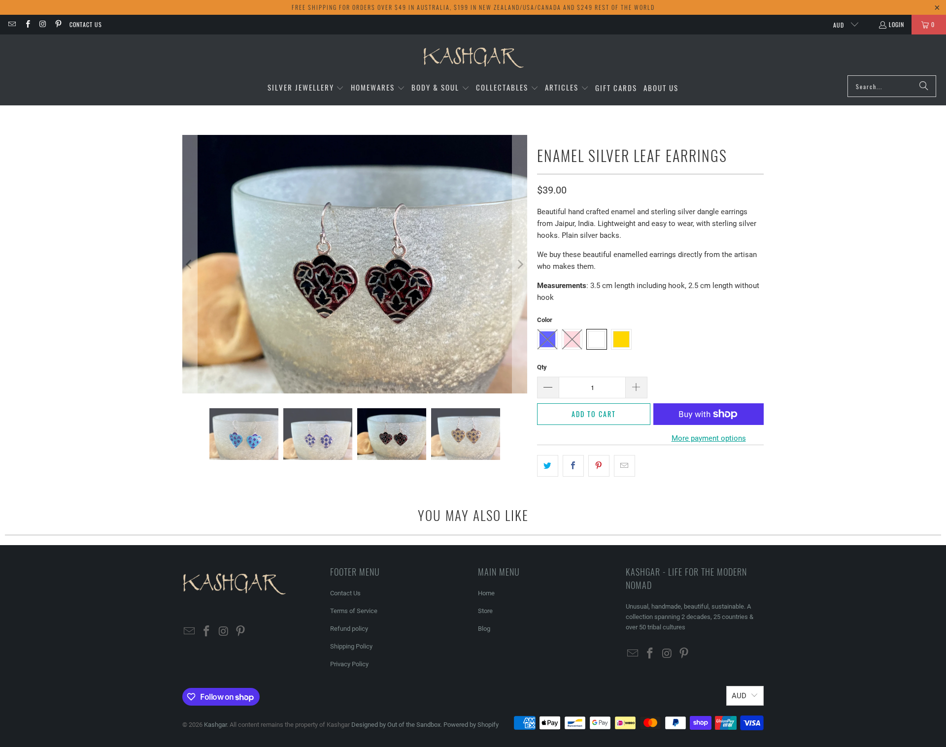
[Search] (924, 86)
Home (486, 593)
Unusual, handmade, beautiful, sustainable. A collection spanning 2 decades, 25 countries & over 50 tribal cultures (689, 617)
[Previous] (190, 264)
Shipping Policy (351, 646)
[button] (306, 87)
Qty (542, 367)
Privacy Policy (349, 664)
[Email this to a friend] (624, 466)
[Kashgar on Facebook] (27, 24)
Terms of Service (353, 611)
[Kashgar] (473, 57)
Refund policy (349, 628)
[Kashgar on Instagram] (42, 24)
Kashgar (215, 724)
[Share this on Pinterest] (598, 466)
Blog (484, 628)
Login (896, 24)
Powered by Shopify (471, 724)
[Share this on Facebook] (573, 466)
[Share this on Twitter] (547, 466)
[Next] (520, 264)
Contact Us (85, 24)
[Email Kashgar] (11, 24)
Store (485, 611)
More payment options (709, 438)
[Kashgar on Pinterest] (58, 24)
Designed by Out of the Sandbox (395, 724)
